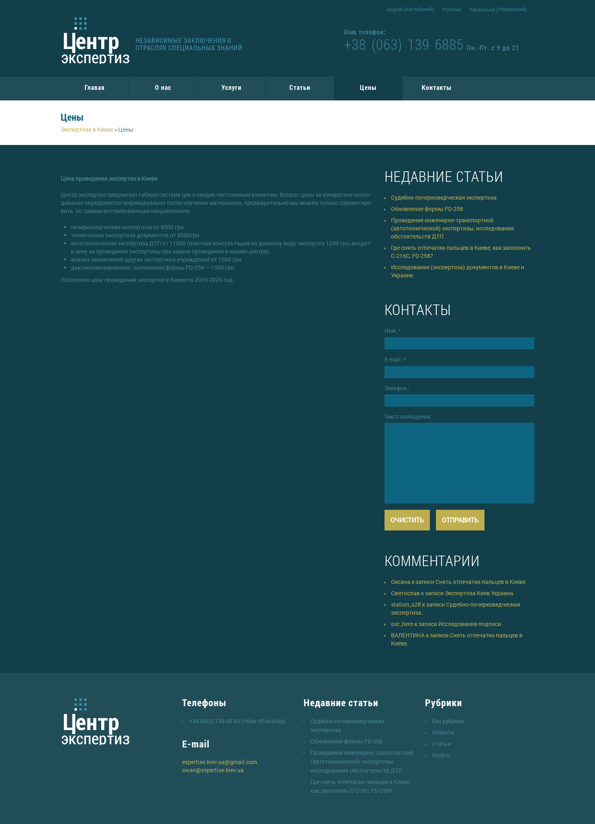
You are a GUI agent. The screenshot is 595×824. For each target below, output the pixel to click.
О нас (163, 87)
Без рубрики (448, 721)
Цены (368, 87)
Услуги (231, 87)
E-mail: (395, 359)
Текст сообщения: (408, 416)
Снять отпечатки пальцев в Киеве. (481, 582)
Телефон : (397, 388)
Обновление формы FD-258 (427, 209)
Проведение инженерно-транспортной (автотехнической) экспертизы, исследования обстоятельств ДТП (452, 228)
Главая (95, 87)
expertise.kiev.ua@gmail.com (219, 762)
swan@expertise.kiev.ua (213, 770)
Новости (443, 732)
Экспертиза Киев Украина (479, 593)
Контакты (437, 87)
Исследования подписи (469, 624)
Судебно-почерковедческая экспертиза (444, 197)
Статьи (299, 87)
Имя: (393, 330)
